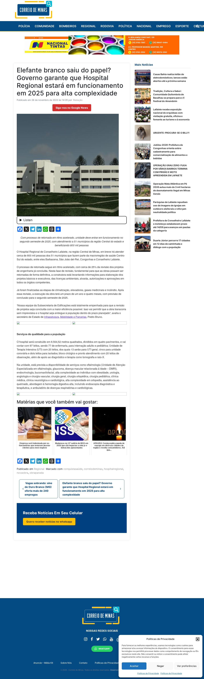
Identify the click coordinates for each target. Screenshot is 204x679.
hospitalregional (113, 468)
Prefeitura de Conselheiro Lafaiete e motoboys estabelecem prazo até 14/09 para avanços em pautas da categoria (171, 225)
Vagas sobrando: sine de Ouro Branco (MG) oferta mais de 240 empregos (38, 488)
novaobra (22, 472)
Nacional (144, 26)
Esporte (182, 26)
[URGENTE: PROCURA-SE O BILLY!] (143, 133)
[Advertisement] (132, 9)
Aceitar (134, 665)
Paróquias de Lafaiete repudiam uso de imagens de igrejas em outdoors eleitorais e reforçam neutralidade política (170, 207)
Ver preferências (187, 665)
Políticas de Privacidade (148, 673)
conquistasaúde (72, 468)
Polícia (24, 26)
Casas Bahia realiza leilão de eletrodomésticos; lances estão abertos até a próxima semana (170, 77)
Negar (160, 665)
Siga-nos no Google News (72, 107)
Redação (77, 100)
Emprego (163, 26)
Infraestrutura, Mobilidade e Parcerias (65, 317)
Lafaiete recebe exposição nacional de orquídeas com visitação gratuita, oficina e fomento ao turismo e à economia (171, 114)
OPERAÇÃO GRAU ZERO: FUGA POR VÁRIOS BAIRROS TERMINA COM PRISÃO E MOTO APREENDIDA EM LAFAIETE (170, 170)
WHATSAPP (104, 649)
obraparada (37, 472)
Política (125, 26)
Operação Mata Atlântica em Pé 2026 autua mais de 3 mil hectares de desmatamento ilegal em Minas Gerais (171, 188)
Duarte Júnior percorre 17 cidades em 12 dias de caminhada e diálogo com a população (171, 243)
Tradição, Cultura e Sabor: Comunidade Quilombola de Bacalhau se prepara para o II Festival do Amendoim (168, 96)
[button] (197, 639)
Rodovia (107, 26)
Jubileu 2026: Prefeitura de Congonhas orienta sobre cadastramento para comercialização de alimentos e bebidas (170, 152)
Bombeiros (67, 26)
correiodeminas (93, 468)
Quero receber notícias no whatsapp (49, 521)
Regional (88, 26)
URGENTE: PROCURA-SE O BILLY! (171, 132)
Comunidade (44, 26)
